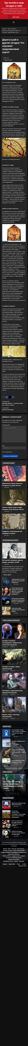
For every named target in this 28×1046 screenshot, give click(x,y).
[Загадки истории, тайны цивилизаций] (14, 657)
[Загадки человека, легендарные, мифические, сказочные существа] (14, 631)
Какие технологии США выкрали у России (6, 762)
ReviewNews (22, 844)
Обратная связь (22, 866)
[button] (13, 22)
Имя (3, 445)
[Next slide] (25, 772)
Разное (16, 861)
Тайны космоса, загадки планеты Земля (14, 856)
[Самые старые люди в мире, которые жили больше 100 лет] (14, 497)
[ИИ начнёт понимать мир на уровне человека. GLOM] (14, 550)
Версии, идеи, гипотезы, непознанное (13, 848)
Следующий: (8, 408)
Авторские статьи (8, 861)
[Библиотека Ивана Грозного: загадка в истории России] (14, 473)
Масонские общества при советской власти (6, 805)
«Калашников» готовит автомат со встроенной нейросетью (6, 582)
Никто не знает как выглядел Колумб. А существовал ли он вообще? (6, 824)
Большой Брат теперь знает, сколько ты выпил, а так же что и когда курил (6, 733)
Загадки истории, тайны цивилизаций (13, 850)
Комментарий (6, 425)
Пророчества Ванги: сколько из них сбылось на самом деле (6, 834)
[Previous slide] (23, 772)
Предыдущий (12, 403)
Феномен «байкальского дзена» (6, 743)
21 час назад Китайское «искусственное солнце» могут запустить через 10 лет (6, 752)
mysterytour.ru (5, 646)
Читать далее (7, 575)
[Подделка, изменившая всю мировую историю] (14, 521)
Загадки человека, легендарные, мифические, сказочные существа (12, 643)
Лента (18, 864)
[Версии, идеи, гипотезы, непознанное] (14, 704)
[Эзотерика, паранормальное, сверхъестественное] (14, 681)
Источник (4, 393)
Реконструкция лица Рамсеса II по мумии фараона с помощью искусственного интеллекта (6, 591)
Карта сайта (16, 17)
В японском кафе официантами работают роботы (6, 611)
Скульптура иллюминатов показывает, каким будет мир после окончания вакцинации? (6, 814)
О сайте (24, 864)
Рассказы (21, 861)
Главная (5, 864)
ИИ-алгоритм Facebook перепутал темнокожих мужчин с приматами (6, 601)
